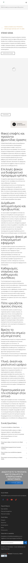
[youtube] (12, 500)
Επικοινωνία (6, 114)
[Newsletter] (25, 542)
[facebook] (3, 500)
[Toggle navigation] (26, 2)
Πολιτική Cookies (5, 514)
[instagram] (7, 500)
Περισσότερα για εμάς (8, 53)
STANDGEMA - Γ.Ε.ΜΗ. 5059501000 (15, 547)
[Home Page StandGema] (2, 2)
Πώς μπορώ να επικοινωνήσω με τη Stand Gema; (11, 458)
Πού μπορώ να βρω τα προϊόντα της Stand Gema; (12, 442)
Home (2, 5)
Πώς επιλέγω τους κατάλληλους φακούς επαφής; (11, 453)
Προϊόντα (3, 522)
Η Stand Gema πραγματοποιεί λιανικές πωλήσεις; (11, 448)
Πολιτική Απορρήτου (6, 511)
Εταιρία (3, 520)
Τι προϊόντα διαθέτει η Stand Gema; (10, 427)
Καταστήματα (4, 525)
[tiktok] (16, 500)
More (2, 527)
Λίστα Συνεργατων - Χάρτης (14, 482)
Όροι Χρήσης (4, 509)
